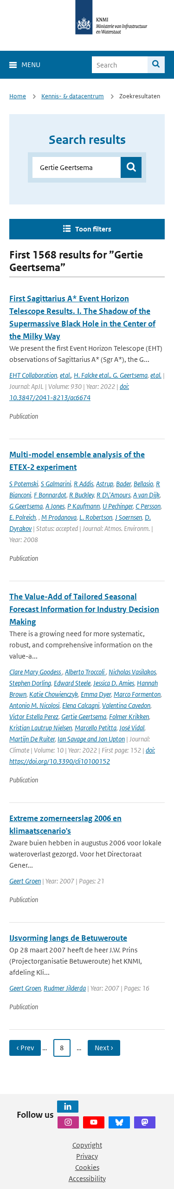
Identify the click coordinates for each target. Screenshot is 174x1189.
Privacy (87, 1156)
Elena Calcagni (80, 705)
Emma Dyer (96, 694)
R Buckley (81, 494)
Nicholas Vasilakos (132, 671)
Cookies (87, 1167)
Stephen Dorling (30, 683)
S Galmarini (56, 483)
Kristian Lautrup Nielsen (40, 727)
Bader (123, 483)
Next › (104, 1047)
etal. (65, 375)
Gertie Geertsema (83, 716)
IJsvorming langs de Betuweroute (68, 938)
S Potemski (23, 483)
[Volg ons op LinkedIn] (67, 1106)
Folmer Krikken (129, 716)
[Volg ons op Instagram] (68, 1122)
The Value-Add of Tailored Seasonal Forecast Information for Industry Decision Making (84, 609)
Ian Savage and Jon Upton (91, 738)
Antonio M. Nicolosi (34, 705)
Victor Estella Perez (33, 716)
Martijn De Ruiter (32, 738)
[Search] (156, 64)
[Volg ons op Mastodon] (144, 1122)
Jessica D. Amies (113, 683)
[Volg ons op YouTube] (93, 1122)
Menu (30, 64)
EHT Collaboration (33, 375)
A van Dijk (146, 494)
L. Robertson (95, 517)
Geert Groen (25, 880)
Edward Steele (72, 683)
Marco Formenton (137, 694)
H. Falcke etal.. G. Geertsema (111, 375)
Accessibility (87, 1178)
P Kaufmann (83, 506)
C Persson (148, 506)
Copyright (87, 1145)
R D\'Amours (113, 494)
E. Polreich (22, 517)
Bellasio (143, 483)
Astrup (104, 483)
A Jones (54, 506)
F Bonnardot (50, 494)
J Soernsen (128, 517)
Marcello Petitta (95, 727)
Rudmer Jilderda (65, 988)
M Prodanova (59, 517)
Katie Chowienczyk (53, 694)
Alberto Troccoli (85, 671)
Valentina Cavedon (126, 705)
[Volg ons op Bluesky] (119, 1122)
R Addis (83, 483)
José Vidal (131, 727)
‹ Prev (25, 1047)
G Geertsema (26, 506)
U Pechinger (118, 506)
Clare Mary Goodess (35, 671)
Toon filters (93, 228)
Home (17, 96)
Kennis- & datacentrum (72, 96)
